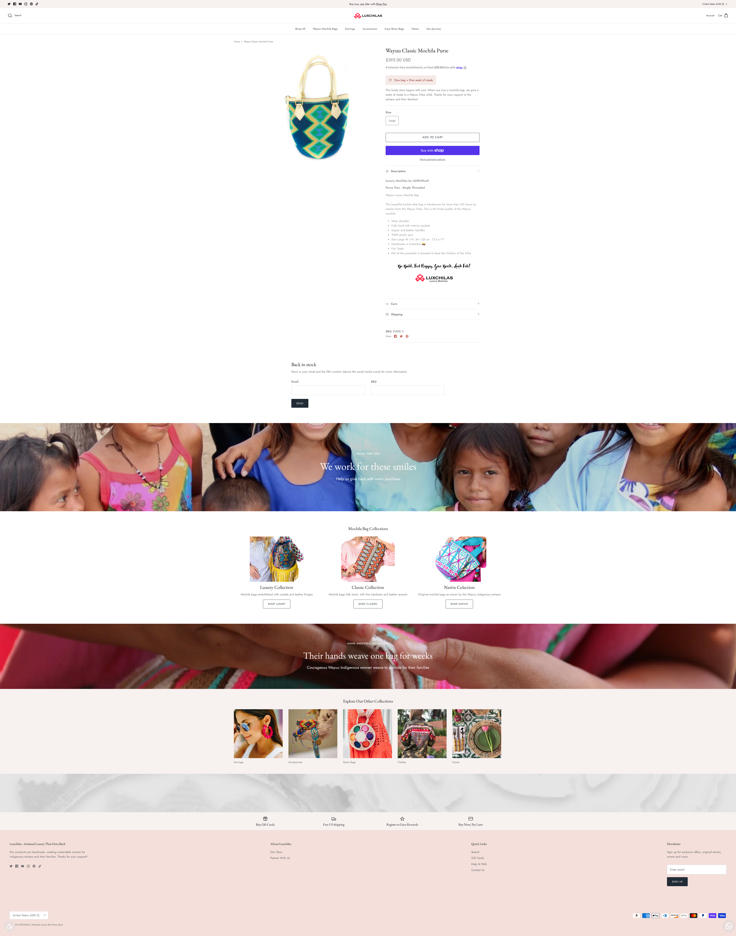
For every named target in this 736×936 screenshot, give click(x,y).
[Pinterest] (342, 490)
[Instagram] (336, 490)
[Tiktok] (348, 490)
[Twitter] (319, 490)
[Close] (440, 433)
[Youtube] (330, 490)
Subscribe (333, 479)
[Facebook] (325, 490)
